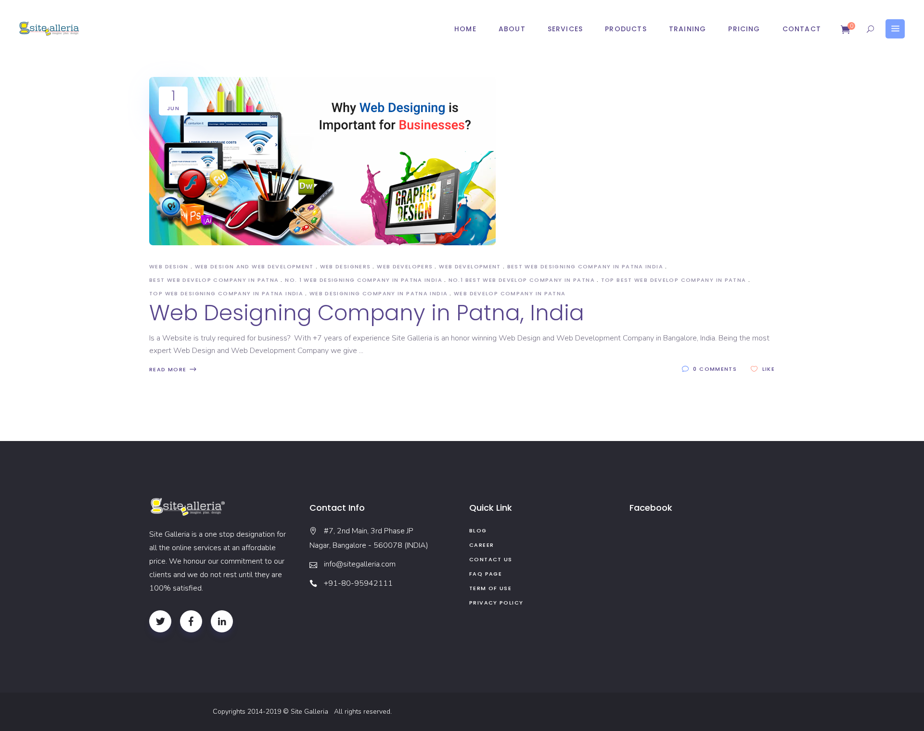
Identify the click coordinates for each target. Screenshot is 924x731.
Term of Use (490, 588)
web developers (405, 266)
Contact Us (491, 559)
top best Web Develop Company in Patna (673, 280)
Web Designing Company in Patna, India (366, 313)
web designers (345, 266)
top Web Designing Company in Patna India (226, 293)
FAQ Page (485, 574)
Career (481, 545)
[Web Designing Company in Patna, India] (322, 161)
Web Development (470, 266)
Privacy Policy (496, 602)
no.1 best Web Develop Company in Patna (522, 280)
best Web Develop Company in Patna (214, 280)
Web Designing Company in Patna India (378, 293)
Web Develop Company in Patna (510, 293)
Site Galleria (311, 711)
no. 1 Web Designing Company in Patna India (363, 280)
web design (169, 266)
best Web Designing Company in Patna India (585, 266)
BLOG (478, 530)
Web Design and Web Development (254, 266)
